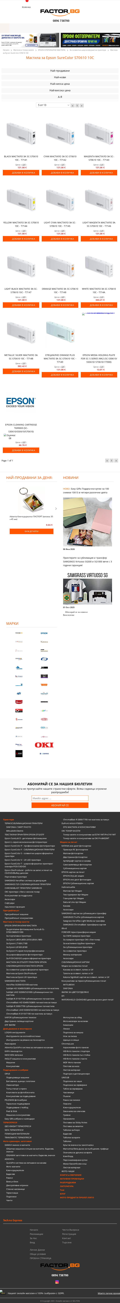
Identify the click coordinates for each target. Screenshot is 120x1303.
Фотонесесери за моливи (75, 1021)
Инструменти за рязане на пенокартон (25, 1040)
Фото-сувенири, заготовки (17, 1141)
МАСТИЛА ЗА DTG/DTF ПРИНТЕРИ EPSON (26, 962)
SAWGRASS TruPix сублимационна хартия (83, 917)
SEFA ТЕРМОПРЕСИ (14, 1130)
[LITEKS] (19, 676)
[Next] (115, 42)
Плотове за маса (71, 1066)
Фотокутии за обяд (72, 1017)
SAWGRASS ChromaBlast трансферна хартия (84, 924)
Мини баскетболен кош (75, 1163)
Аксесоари (10, 899)
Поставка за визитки (73, 1126)
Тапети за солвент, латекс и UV (78, 973)
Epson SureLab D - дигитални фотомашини (26, 838)
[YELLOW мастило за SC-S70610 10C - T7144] (21, 200)
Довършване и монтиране (17, 1028)
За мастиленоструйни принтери (79, 943)
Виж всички (68, 615)
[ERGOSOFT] (19, 727)
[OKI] (44, 745)
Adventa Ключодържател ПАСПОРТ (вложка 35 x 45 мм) (31, 517)
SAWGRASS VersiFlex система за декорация (25, 880)
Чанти (9, 1200)
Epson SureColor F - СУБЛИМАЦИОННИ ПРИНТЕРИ (30, 849)
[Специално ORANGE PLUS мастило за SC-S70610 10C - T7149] (60, 333)
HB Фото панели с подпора (76, 1051)
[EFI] (19, 693)
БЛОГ (63, 1193)
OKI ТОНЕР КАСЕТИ (71, 830)
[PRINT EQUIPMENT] (19, 745)
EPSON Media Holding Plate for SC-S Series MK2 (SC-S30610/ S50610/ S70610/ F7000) (99, 358)
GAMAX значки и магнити (17, 1145)
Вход (32, 1242)
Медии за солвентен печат (75, 965)
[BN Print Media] (44, 676)
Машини (10, 1062)
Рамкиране (10, 1043)
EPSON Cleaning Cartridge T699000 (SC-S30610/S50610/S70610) (21, 428)
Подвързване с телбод (17, 1107)
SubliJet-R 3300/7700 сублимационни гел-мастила (30, 1006)
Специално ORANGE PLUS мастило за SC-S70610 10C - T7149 (60, 358)
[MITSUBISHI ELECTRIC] (19, 753)
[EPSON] (44, 633)
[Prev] (5, 42)
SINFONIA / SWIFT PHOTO (18, 827)
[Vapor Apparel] (44, 659)
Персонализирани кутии (75, 1160)
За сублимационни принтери (77, 947)
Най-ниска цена (60, 84)
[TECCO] (44, 684)
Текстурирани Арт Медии (75, 894)
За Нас (33, 1238)
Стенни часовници (15, 1189)
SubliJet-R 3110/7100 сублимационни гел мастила (30, 998)
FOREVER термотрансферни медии (79, 932)
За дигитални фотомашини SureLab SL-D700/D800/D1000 (25, 930)
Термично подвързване (18, 1103)
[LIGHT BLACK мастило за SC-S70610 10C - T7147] (21, 267)
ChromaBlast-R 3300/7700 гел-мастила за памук (86, 819)
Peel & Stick (11, 1111)
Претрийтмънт (11, 910)
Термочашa (12, 1192)
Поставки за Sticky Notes (75, 1122)
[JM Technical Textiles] (44, 667)
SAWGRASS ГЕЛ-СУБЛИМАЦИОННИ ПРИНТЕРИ (28, 884)
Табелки (67, 1141)
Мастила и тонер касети (23, 50)
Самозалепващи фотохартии (77, 864)
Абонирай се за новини (76, 612)
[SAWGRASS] (19, 641)
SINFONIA (68, 988)
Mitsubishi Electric (14, 830)
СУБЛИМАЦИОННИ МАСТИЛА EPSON (24, 965)
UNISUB (65, 1077)
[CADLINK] (44, 727)
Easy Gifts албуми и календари (20, 1118)
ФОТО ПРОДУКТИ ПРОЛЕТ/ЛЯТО (77, 1197)
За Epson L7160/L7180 (17, 943)
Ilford (64, 928)
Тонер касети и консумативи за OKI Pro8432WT (86, 838)
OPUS (7, 1073)
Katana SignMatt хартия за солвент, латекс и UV (86, 977)
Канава (66, 905)
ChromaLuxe (68, 1043)
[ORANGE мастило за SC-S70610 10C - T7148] (60, 267)
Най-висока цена (60, 90)
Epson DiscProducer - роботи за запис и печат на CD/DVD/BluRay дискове (28, 871)
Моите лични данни (109, 1293)
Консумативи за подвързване (20, 1096)
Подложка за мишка (73, 1032)
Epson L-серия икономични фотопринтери (26, 842)
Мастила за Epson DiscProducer (21, 973)
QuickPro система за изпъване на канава (26, 1162)
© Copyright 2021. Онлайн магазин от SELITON (60, 1301)
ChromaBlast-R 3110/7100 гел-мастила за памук (29, 1013)
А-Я (60, 97)
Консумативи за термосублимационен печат (84, 980)
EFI (63, 995)
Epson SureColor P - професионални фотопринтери (30, 845)
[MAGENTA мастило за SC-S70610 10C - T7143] (99, 134)
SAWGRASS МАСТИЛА (15, 980)
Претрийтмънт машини (16, 914)
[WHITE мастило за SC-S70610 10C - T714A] (99, 267)
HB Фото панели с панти (75, 1058)
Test (62, 1190)
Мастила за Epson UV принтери (21, 977)
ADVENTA (9, 1159)
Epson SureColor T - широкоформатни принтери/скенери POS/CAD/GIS (29, 865)
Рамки (9, 1177)
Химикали (68, 1025)
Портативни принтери (16, 876)
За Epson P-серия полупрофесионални (25, 950)
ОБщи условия (38, 1254)
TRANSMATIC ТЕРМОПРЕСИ (18, 1137)
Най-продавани (60, 70)
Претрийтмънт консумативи (19, 918)
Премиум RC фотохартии (75, 849)
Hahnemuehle (68, 887)
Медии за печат (68, 842)
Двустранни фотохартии (75, 857)
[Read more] (88, 522)
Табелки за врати (71, 1137)
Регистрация (69, 1234)
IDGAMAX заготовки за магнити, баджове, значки (30, 1155)
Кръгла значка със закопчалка (78, 1145)
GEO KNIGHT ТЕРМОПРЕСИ (18, 1126)
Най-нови (60, 77)
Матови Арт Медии (72, 890)
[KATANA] (44, 641)
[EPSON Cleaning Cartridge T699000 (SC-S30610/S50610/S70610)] (21, 402)
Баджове (10, 1174)
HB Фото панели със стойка (76, 1055)
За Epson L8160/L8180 (17, 947)
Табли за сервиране (72, 1088)
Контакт (66, 1238)
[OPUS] (19, 710)
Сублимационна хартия (75, 868)
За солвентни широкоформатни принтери (88, 50)
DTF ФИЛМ (10, 1025)
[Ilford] (44, 650)
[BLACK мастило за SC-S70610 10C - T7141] (21, 134)
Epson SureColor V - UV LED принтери (23, 859)
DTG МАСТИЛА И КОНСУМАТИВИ (79, 827)
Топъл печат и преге (16, 1088)
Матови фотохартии (73, 853)
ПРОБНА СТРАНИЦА (40, 1258)
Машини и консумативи (18, 1115)
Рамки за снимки (71, 1100)
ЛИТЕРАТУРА (66, 1186)
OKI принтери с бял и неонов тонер (22, 891)
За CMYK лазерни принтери (76, 935)
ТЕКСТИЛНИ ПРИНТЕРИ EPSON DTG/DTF (24, 834)
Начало (6, 50)
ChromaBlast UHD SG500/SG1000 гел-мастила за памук (32, 1010)
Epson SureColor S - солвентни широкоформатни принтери (29, 855)
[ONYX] (19, 736)
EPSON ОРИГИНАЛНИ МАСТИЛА (51, 50)
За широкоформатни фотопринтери (24, 954)
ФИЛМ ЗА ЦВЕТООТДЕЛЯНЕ (75, 992)
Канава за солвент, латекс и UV (78, 969)
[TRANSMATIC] (19, 719)
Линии (66, 1028)
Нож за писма (70, 1036)
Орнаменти (69, 1118)
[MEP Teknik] (44, 736)
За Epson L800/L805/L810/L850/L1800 (24, 939)
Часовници (68, 1092)
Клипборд (68, 1156)
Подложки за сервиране (75, 1085)
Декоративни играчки (17, 1185)
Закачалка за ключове (74, 1111)
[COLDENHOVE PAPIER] (19, 684)
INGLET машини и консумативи (20, 1058)
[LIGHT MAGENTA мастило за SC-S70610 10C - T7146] (99, 200)
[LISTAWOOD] (44, 702)
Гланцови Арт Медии (73, 898)
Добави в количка (23, 172)
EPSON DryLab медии (73, 875)
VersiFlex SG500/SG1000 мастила (22, 984)
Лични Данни (37, 1249)
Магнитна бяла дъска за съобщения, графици (85, 1148)
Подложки (11, 1196)
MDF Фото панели (72, 1062)
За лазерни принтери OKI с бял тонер (81, 939)
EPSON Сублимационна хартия (78, 883)
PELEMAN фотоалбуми (16, 1100)
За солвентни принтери (75, 950)
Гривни (66, 1115)
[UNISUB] (44, 693)
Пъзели (66, 1096)
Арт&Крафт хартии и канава (77, 860)
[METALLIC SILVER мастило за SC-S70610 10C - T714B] (21, 333)
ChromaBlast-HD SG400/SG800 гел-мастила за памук (31, 1002)
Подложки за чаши (72, 1081)
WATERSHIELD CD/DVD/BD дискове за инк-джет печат (87, 999)
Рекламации (36, 1234)
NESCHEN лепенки (14, 1055)
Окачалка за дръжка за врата (77, 1152)
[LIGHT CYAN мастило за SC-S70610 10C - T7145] (60, 200)
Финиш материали (72, 954)
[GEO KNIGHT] (44, 710)
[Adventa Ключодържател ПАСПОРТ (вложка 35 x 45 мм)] (31, 500)
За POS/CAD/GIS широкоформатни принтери (28, 958)
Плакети (67, 1103)
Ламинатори (12, 1085)
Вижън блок (12, 1181)
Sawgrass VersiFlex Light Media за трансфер (84, 920)
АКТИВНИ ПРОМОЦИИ (72, 1178)
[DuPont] (44, 719)
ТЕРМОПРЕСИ (10, 1122)
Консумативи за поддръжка (18, 895)
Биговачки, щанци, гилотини (20, 1081)
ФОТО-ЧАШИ (68, 1171)
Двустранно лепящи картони (19, 1021)
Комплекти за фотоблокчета (20, 1092)
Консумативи (12, 1066)
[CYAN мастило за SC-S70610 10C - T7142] (60, 134)
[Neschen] (19, 667)
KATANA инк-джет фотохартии (76, 845)
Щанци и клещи (71, 1040)
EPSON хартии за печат (73, 872)
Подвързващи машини (17, 1077)
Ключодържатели (15, 1170)
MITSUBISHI (69, 984)
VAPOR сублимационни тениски (20, 1017)
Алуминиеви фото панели (76, 1047)
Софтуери (9, 903)
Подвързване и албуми (15, 1070)
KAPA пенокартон (13, 1051)
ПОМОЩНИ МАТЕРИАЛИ (17, 1133)
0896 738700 (61, 21)
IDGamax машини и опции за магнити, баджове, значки (30, 1150)
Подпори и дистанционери (76, 1073)
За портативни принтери (18, 935)
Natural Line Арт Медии (74, 902)
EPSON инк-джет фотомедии (77, 879)
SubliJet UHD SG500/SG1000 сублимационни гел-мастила (29, 993)
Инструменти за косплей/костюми (23, 1036)
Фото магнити (13, 1166)
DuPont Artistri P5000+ (72, 823)
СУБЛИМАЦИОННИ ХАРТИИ (76, 962)
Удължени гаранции (15, 906)
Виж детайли (31, 531)
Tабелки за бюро (71, 1130)
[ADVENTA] (19, 702)
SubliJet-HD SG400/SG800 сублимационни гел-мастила (32, 988)
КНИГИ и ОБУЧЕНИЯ (70, 1175)
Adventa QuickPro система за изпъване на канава (29, 1047)
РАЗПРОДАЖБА (68, 1182)
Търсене (67, 1242)
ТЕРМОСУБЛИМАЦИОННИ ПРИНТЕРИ (24, 823)
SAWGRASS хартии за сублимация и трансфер (84, 913)
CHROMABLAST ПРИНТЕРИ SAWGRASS (23, 888)
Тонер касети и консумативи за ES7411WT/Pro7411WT (89, 834)
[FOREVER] (19, 659)
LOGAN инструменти (15, 1032)
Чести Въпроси (70, 1229)
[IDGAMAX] (44, 753)
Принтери (8, 819)
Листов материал (71, 1070)
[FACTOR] (19, 633)
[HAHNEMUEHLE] (19, 650)
